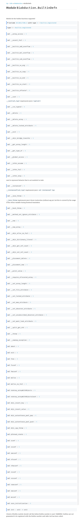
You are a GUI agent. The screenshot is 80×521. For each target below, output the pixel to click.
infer (11, 3)
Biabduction (18, 3)
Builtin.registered (48, 23)
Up (7, 3)
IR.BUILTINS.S (21, 23)
